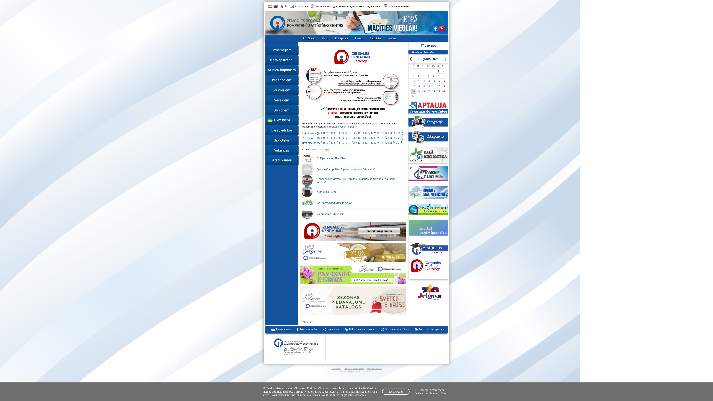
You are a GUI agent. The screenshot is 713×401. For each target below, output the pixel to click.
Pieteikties (376, 6)
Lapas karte (333, 329)
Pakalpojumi (309, 133)
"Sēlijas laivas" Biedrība (331, 158)
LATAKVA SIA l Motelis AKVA (334, 202)
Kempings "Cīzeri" (328, 191)
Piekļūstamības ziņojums (362, 329)
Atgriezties (307, 322)
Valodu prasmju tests (398, 6)
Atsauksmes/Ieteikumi (354, 368)
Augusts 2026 (428, 59)
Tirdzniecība (309, 142)
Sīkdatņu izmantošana (397, 329)
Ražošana (308, 138)
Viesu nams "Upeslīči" (330, 214)
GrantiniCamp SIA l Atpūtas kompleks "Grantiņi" (346, 169)
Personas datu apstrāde (431, 329)
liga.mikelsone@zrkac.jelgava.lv (340, 126)
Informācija (336, 368)
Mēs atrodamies (309, 329)
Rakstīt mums (283, 329)
